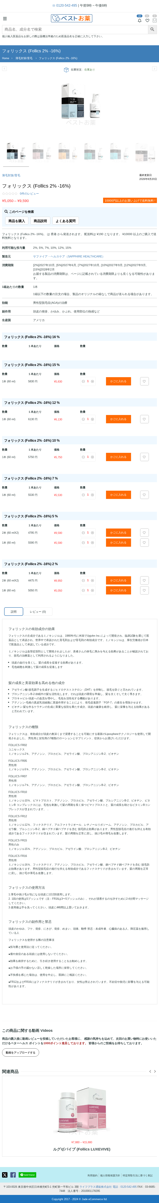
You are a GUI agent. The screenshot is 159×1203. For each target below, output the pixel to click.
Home (5, 58)
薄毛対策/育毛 (24, 58)
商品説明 (40, 220)
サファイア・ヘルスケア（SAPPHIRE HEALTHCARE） (69, 256)
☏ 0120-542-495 (64, 5)
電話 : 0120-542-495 (125, 1187)
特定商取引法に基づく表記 (138, 1175)
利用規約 (93, 1175)
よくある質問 (66, 220)
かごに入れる (118, 381)
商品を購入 (16, 220)
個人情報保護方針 (110, 1175)
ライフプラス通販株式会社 (96, 1187)
